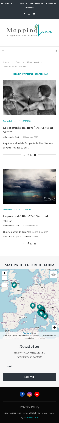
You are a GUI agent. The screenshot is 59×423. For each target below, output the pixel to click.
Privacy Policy (29, 407)
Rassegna (51, 3)
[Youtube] (34, 13)
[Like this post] (24, 154)
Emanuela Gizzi (8, 3)
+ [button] (4, 273)
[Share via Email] (35, 154)
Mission (23, 3)
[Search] (55, 51)
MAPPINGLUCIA (31, 417)
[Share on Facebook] (28, 154)
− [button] (4, 278)
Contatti (29, 8)
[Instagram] (29, 13)
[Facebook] (24, 13)
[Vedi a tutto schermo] (4, 284)
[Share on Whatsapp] (31, 154)
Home (6, 62)
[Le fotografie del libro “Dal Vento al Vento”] (29, 97)
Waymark (27, 333)
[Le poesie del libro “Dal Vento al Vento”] (29, 186)
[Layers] (53, 274)
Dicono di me (36, 3)
